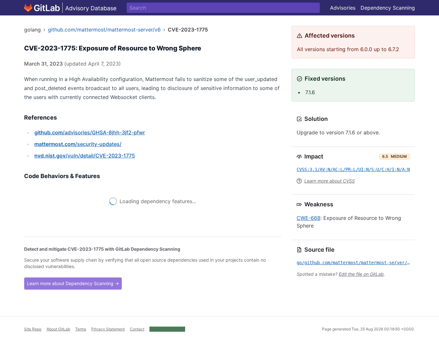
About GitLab (58, 329)
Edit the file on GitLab (361, 274)
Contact (137, 329)
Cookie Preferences (167, 329)
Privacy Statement (108, 329)
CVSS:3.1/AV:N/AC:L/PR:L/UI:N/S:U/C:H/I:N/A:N (353, 169)
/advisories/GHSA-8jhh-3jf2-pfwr (89, 132)
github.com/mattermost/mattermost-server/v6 (104, 29)
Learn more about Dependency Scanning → (73, 283)
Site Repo (32, 329)
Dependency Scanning (388, 7)
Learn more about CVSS (329, 181)
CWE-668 (308, 218)
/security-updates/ (77, 144)
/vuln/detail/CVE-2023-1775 (84, 155)
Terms (80, 329)
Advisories (342, 7)
